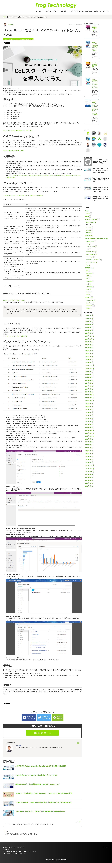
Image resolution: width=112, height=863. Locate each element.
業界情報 (88, 233)
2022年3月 (88, 457)
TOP (4, 17)
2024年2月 (88, 389)
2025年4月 (88, 354)
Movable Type (89, 300)
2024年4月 (88, 383)
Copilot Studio (90, 241)
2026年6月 (88, 318)
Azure (41, 11)
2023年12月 (88, 395)
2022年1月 (88, 462)
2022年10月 (88, 436)
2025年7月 (88, 348)
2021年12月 (88, 465)
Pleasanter (89, 273)
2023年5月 (88, 415)
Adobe (88, 308)
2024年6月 (88, 380)
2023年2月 (88, 424)
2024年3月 (88, 386)
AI (36, 11)
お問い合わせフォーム (43, 733)
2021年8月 (88, 477)
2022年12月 (88, 430)
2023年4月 (88, 418)
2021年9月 (88, 474)
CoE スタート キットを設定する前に (14, 300)
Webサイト (89, 305)
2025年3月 (88, 357)
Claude (88, 213)
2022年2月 (88, 460)
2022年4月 (88, 454)
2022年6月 (88, 448)
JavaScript (89, 281)
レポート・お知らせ (52, 11)
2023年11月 (88, 398)
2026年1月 (88, 333)
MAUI (87, 289)
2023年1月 (88, 427)
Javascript (89, 286)
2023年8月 (88, 407)
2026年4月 (88, 324)
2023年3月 (88, 421)
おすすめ (88, 227)
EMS (87, 244)
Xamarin (88, 292)
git (87, 270)
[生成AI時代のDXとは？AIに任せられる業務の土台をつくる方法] (30, 780)
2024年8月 (88, 374)
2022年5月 (88, 451)
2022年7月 (88, 445)
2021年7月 (88, 480)
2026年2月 (88, 330)
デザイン (106, 11)
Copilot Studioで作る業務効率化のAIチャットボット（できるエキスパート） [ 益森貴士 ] (95, 83)
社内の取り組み (90, 222)
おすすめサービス (90, 262)
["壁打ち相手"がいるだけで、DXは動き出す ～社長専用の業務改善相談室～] (34, 816)
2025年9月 (88, 342)
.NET (87, 276)
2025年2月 (88, 360)
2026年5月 (88, 321)
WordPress (89, 303)
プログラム (97, 11)
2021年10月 (88, 471)
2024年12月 (88, 365)
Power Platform (8, 39)
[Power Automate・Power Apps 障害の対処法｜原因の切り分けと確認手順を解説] (37, 807)
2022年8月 (88, 442)
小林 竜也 (11, 24)
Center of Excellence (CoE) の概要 (13, 150)
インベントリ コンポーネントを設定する (15, 336)
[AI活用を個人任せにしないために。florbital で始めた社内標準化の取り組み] (34, 771)
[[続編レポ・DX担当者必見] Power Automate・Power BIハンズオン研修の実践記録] (37, 798)
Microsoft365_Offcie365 (92, 259)
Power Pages (89, 257)
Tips (87, 265)
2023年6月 (88, 412)
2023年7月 (88, 410)
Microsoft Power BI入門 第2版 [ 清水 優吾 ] (95, 65)
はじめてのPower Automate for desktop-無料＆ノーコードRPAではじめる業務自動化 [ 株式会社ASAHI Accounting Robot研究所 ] (95, 108)
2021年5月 (88, 486)
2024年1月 (88, 392)
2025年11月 (88, 336)
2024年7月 (88, 377)
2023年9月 (88, 404)
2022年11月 (88, 433)
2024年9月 (88, 371)
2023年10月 (88, 401)
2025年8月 (88, 345)
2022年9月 (88, 439)
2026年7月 (88, 315)
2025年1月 (88, 362)
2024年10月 (88, 368)
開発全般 (64, 11)
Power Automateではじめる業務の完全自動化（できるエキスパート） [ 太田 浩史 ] (95, 46)
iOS (87, 278)
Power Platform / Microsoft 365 (80, 11)
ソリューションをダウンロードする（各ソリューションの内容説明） (23, 195)
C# (87, 294)
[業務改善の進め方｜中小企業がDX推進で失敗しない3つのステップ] (31, 789)
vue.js (87, 284)
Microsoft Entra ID (91, 246)
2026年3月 (88, 327)
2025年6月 (88, 351)
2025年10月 (88, 339)
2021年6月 (88, 483)
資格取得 (88, 230)
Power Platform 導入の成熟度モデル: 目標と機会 (17, 131)
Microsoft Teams (90, 251)
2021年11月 (88, 468)
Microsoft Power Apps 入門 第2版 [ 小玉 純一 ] (94, 28)
